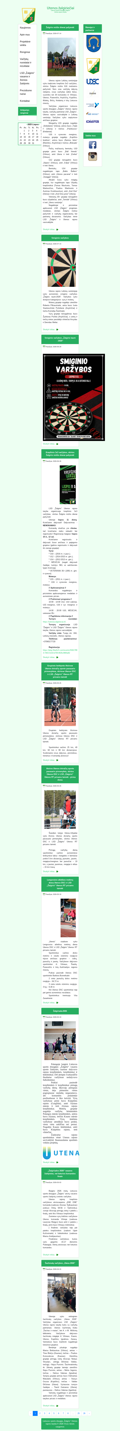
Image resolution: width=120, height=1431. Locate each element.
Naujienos (25, 27)
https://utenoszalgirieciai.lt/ (54, 622)
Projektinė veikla (25, 43)
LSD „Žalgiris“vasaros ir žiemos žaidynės (27, 78)
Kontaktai (25, 101)
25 (79, 1413)
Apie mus (25, 34)
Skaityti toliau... (49, 229)
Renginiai (25, 52)
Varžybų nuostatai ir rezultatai (25, 62)
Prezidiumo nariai (26, 92)
